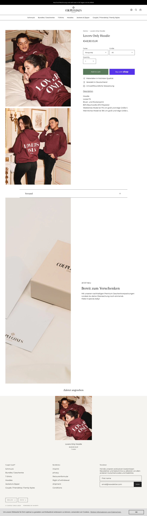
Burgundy (89, 53)
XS (113, 53)
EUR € (22, 500)
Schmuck (9, 469)
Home (85, 31)
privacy (56, 473)
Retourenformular (60, 476)
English (10, 500)
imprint (56, 469)
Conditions (57, 488)
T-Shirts (8, 476)
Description (88, 91)
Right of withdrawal (61, 480)
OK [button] (136, 512)
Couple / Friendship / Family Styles (20, 488)
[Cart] (140, 10)
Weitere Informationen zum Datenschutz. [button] (105, 512)
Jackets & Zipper (12, 484)
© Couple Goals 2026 (13, 505)
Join (138, 484)
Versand (29, 193)
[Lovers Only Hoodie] (73, 418)
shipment (57, 484)
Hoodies (8, 480)
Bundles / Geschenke (14, 473)
